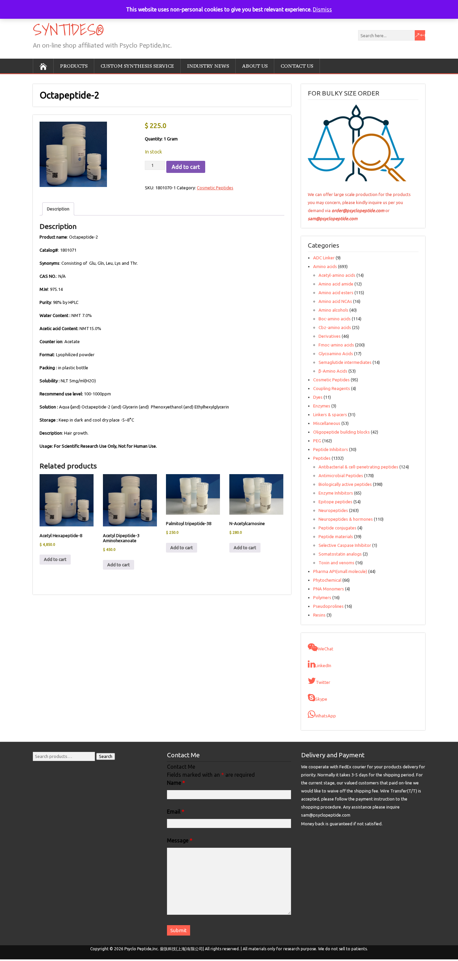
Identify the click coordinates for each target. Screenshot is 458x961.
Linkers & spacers (330, 414)
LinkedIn (323, 665)
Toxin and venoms (336, 562)
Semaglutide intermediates (345, 362)
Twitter (323, 682)
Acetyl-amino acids (337, 275)
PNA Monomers (328, 588)
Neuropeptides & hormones (346, 519)
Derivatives (330, 336)
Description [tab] (58, 208)
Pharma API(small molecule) (340, 571)
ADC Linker (324, 257)
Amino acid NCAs (335, 301)
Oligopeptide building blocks (341, 432)
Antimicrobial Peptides (341, 475)
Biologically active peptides (345, 484)
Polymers (322, 597)
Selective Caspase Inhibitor (345, 545)
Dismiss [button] (322, 9)
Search (105, 756)
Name (176, 783)
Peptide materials (336, 536)
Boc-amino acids (335, 318)
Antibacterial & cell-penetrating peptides (358, 466)
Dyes (318, 397)
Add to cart (186, 167)
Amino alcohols (333, 310)
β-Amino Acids (333, 371)
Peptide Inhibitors (330, 449)
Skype (321, 699)
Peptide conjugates (337, 527)
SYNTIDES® (67, 30)
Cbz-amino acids (335, 327)
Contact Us (297, 66)
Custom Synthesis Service (137, 66)
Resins (319, 615)
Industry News (208, 66)
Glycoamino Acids (336, 353)
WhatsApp (325, 715)
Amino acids (325, 266)
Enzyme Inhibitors (336, 493)
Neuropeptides (333, 510)
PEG (317, 440)
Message (179, 840)
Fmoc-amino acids (336, 344)
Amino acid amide (336, 283)
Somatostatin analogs (340, 554)
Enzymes (321, 405)
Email (175, 812)
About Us (255, 66)
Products (74, 66)
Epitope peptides (335, 501)
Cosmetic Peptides (215, 187)
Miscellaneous (326, 423)
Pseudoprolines (328, 606)
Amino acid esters (336, 292)
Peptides (322, 458)
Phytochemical (327, 580)
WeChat (325, 648)
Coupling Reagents (331, 388)
